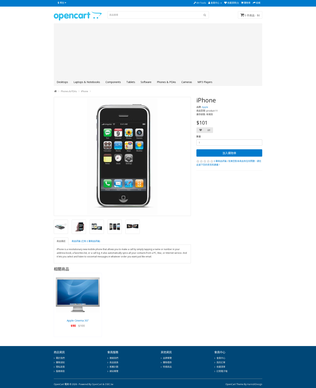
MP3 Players (205, 82)
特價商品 (167, 366)
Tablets (130, 82)
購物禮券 (167, 362)
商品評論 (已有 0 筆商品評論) (86, 241)
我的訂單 (221, 362)
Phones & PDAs (166, 82)
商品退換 (114, 362)
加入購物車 (229, 153)
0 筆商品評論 (220, 161)
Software (146, 82)
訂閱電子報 (222, 371)
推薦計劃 (114, 366)
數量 (198, 136)
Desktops (62, 82)
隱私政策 (60, 366)
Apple (205, 107)
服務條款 (60, 371)
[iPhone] (122, 156)
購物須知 (60, 362)
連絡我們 (114, 358)
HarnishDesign (254, 384)
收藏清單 (221, 366)
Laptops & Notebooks (87, 82)
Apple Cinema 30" (78, 320)
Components (113, 82)
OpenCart (97, 384)
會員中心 (221, 358)
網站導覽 (114, 371)
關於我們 (60, 358)
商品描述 (61, 241)
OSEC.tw (109, 384)
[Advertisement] (158, 51)
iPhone (84, 91)
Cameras (186, 82)
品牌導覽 (167, 358)
